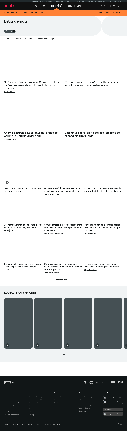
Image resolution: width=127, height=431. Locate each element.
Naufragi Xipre (59, 1)
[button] (18, 323)
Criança (18, 39)
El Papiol (42, 1)
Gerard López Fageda (10, 139)
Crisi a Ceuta (49, 1)
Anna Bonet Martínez (90, 233)
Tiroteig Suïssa (81, 1)
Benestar (28, 39)
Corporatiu (104, 6)
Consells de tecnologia (45, 39)
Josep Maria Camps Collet (51, 194)
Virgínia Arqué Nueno (90, 270)
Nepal (114, 1)
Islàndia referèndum (70, 1)
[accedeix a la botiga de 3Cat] (114, 6)
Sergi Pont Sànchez (9, 92)
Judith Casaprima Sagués (51, 272)
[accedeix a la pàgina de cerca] (118, 6)
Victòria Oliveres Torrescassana (53, 233)
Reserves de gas (91, 1)
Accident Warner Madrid (104, 1)
